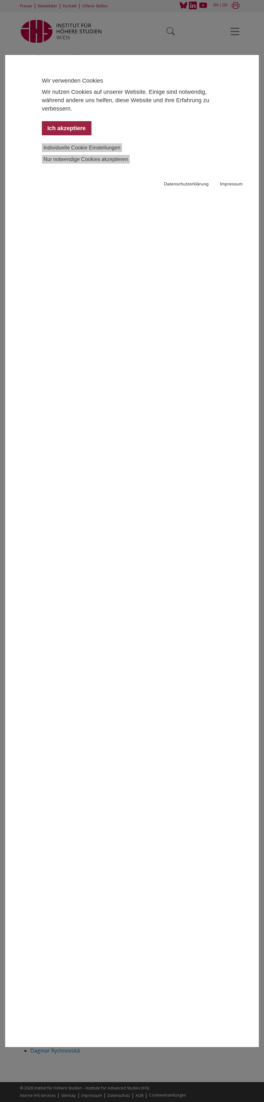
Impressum (231, 183)
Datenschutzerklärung (186, 183)
